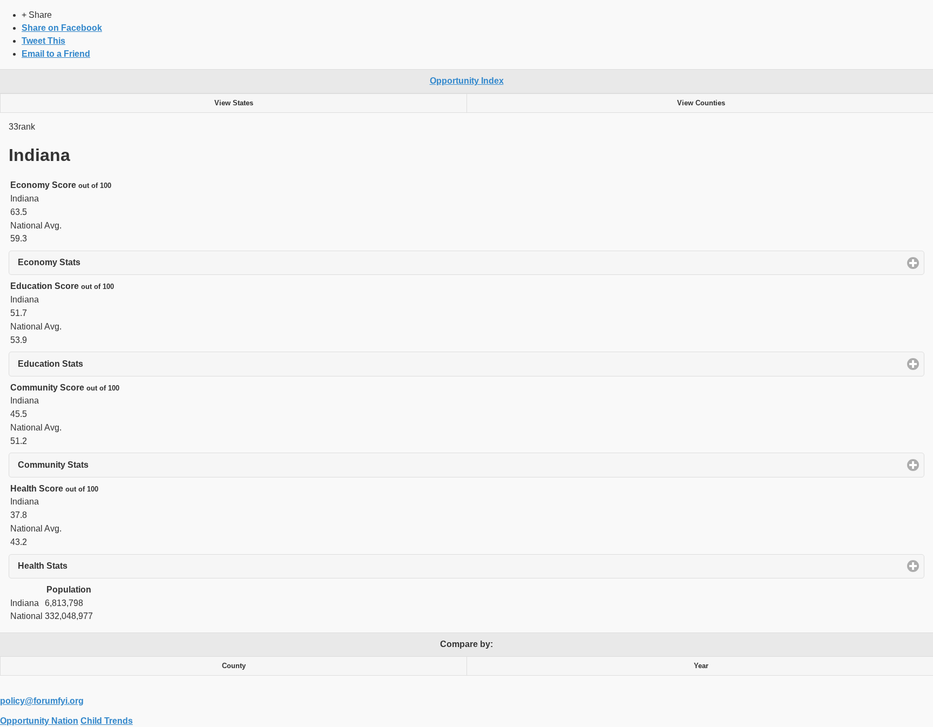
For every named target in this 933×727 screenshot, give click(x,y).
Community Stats (103, 464)
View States (233, 103)
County (234, 666)
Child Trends (106, 720)
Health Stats (93, 565)
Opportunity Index (467, 80)
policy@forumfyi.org (42, 700)
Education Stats (101, 363)
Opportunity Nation (39, 720)
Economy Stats (99, 262)
